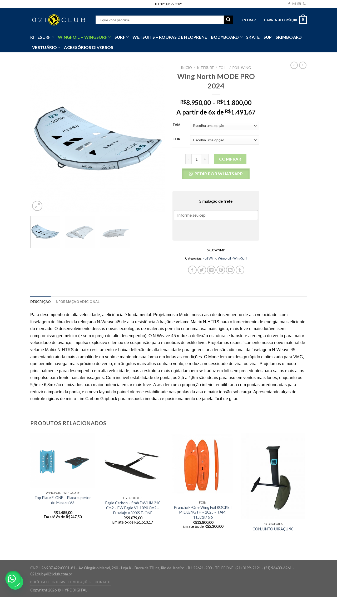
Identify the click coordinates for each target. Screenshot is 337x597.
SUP (268, 36)
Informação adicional (77, 302)
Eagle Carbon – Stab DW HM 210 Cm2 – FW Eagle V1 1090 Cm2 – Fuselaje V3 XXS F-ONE (132, 508)
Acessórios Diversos (88, 47)
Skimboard (289, 36)
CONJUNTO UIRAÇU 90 (272, 529)
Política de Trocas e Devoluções (60, 582)
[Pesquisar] (228, 20)
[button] (216, 175)
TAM (176, 125)
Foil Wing (241, 68)
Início (186, 68)
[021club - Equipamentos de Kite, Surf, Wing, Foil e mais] (59, 20)
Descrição (40, 302)
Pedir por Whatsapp (219, 173)
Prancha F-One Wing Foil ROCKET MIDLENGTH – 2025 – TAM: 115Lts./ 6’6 (203, 512)
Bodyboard (225, 36)
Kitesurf (40, 36)
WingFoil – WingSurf (82, 36)
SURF (120, 36)
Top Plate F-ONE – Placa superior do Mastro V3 (62, 500)
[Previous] (39, 137)
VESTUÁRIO (44, 47)
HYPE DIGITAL (74, 590)
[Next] (155, 137)
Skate (253, 36)
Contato (103, 582)
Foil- (223, 68)
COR (176, 139)
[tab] (40, 301)
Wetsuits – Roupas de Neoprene (169, 36)
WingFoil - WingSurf (232, 258)
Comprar (230, 158)
